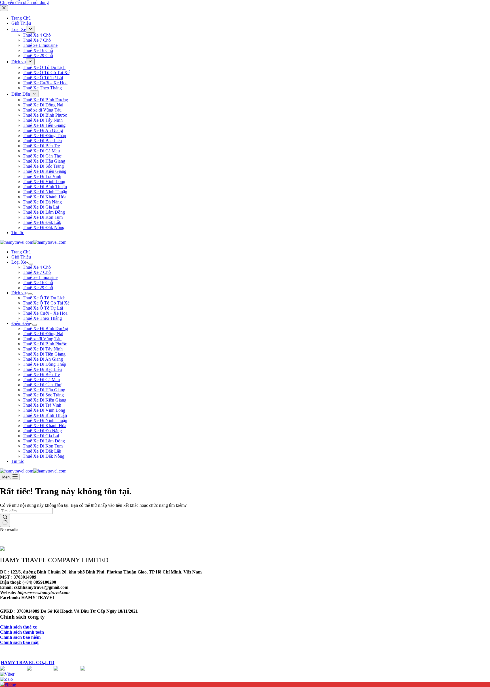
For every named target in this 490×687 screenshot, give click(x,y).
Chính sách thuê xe (18, 627)
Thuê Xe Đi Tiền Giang (44, 354)
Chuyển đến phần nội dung (24, 2)
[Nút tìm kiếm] (5, 520)
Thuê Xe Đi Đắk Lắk (42, 451)
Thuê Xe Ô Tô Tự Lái (43, 308)
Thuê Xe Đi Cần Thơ (42, 384)
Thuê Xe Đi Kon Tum (43, 446)
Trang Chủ (21, 251)
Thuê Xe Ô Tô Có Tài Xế (46, 303)
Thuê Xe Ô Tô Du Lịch (44, 297)
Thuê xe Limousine (40, 277)
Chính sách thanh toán (22, 632)
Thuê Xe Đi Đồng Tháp (44, 364)
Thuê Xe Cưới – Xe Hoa (45, 313)
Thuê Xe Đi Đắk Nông (43, 456)
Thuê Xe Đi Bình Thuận (45, 415)
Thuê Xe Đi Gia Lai (41, 435)
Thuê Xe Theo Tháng (42, 318)
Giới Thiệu (21, 257)
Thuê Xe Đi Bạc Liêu (42, 369)
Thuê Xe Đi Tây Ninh (43, 348)
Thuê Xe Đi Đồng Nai (43, 333)
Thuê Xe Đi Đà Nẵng (42, 430)
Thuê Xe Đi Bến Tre (41, 374)
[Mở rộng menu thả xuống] (30, 263)
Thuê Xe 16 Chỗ (38, 282)
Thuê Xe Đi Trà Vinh (42, 405)
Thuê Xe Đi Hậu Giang (44, 389)
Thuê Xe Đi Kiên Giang (44, 400)
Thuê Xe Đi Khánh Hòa (44, 425)
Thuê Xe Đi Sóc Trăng (43, 394)
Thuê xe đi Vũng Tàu (42, 338)
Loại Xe (18, 262)
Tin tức (17, 461)
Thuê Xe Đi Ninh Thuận (45, 420)
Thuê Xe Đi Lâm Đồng (44, 440)
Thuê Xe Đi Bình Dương (45, 328)
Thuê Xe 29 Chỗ (38, 287)
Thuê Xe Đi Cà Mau (41, 379)
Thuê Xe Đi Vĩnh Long (44, 410)
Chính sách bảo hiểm (20, 637)
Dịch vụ (18, 292)
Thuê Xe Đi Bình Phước (45, 343)
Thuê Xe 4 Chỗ (37, 267)
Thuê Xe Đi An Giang (43, 359)
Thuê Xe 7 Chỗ (37, 272)
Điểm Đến (20, 323)
